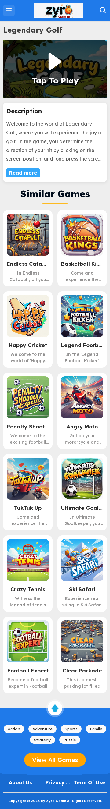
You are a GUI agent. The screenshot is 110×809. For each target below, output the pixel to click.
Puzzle (69, 739)
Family (96, 728)
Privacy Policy (56, 782)
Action (14, 728)
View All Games (55, 760)
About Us (20, 782)
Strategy (42, 739)
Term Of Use (89, 782)
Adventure (42, 728)
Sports (71, 728)
